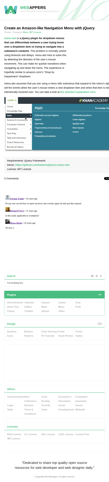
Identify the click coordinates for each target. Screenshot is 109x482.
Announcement (15, 397)
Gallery (28, 307)
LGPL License (66, 434)
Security (45, 405)
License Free (82, 434)
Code (44, 397)
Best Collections (30, 399)
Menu (25, 32)
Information (64, 401)
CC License (30, 434)
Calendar (29, 302)
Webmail (80, 409)
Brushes (11, 331)
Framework (81, 397)
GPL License (48, 434)
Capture (45, 302)
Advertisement (15, 302)
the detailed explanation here (78, 92)
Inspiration (81, 401)
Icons (10, 336)
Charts (62, 302)
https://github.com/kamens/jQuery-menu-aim (42, 164)
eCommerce (64, 397)
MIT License (35, 32)
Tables (78, 336)
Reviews (28, 405)
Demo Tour (13, 307)
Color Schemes (49, 331)
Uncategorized (66, 409)
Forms (78, 331)
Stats (10, 409)
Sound (79, 405)
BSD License (14, 434)
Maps (44, 307)
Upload (45, 311)
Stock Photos (65, 336)
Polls (78, 307)
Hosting (45, 401)
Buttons (28, 331)
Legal (10, 405)
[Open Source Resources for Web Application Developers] (10, 14)
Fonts (61, 331)
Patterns (28, 336)
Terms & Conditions (30, 411)
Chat (77, 302)
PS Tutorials (47, 336)
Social (61, 405)
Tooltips (28, 311)
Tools (44, 409)
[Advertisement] (90, 53)
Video (61, 311)
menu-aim (10, 38)
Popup (10, 311)
